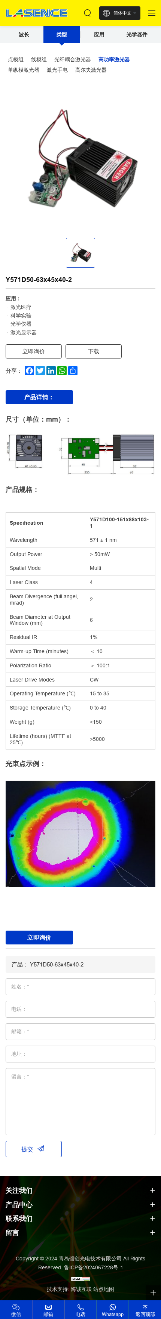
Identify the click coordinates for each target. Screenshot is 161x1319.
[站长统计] (80, 1278)
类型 (62, 34)
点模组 (16, 59)
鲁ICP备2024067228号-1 (93, 1267)
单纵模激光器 (23, 70)
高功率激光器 (114, 59)
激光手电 (57, 70)
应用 (99, 34)
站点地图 (103, 1289)
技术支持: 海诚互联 (69, 1289)
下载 (93, 351)
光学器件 (137, 34)
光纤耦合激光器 (72, 59)
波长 (24, 34)
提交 (27, 1149)
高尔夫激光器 (91, 70)
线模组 (39, 59)
